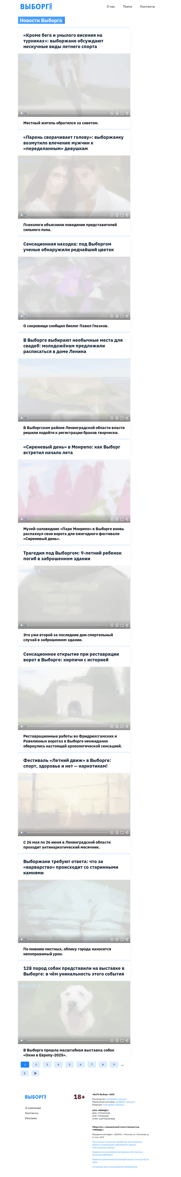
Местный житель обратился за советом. (61, 122)
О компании (33, 1108)
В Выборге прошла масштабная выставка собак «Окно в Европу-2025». (68, 1052)
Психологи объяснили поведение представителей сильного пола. (70, 227)
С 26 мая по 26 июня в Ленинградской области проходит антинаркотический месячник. (67, 845)
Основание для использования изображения (114, 1166)
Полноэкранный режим (121, 113)
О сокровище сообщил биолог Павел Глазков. (66, 325)
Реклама (31, 1118)
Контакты (147, 6)
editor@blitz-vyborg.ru (113, 1104)
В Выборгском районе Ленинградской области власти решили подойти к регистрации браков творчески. (74, 430)
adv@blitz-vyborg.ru (125, 1101)
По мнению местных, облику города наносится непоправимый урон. (67, 951)
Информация (117, 113)
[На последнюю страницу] (35, 1073)
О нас (111, 6)
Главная (35, 1097)
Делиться (126, 113)
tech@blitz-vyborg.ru (117, 1099)
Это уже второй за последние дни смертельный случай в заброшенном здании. (68, 637)
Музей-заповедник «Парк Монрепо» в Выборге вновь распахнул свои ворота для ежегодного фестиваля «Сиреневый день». (73, 533)
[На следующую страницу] (25, 1073)
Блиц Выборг (36, 6)
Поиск (127, 6)
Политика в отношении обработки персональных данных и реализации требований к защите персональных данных (117, 1144)
